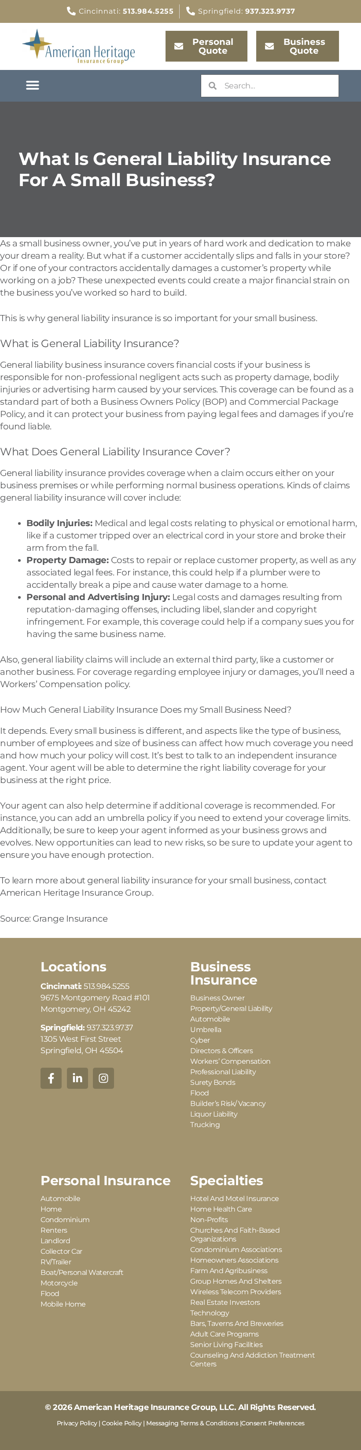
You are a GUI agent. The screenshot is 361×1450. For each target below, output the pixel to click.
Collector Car (61, 1251)
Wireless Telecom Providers (235, 1292)
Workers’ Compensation (230, 1061)
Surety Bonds (212, 1082)
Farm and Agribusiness (229, 1271)
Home (51, 1209)
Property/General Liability (231, 1008)
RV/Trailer (56, 1262)
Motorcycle (59, 1283)
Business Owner (217, 998)
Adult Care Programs (224, 1334)
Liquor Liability (213, 1114)
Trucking (205, 1124)
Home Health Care (221, 1209)
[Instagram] (103, 1078)
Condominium (65, 1220)
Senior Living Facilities (226, 1344)
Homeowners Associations (234, 1260)
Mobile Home (63, 1304)
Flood (199, 1093)
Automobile (210, 1019)
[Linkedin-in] (77, 1078)
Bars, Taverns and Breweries (237, 1323)
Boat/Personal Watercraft (82, 1272)
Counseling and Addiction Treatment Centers (252, 1359)
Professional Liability (223, 1072)
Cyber (200, 1040)
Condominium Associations (236, 1249)
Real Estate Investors (225, 1302)
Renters (54, 1230)
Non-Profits (209, 1220)
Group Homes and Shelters (235, 1281)
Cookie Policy (122, 1423)
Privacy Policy (77, 1423)
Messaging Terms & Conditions (192, 1423)
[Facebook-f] (51, 1078)
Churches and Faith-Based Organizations (235, 1234)
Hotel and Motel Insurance (234, 1198)
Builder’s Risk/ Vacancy (228, 1103)
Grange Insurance (70, 918)
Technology (209, 1313)
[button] (32, 84)
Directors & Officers (221, 1051)
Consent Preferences (273, 1423)
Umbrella (205, 1029)
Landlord (55, 1241)
